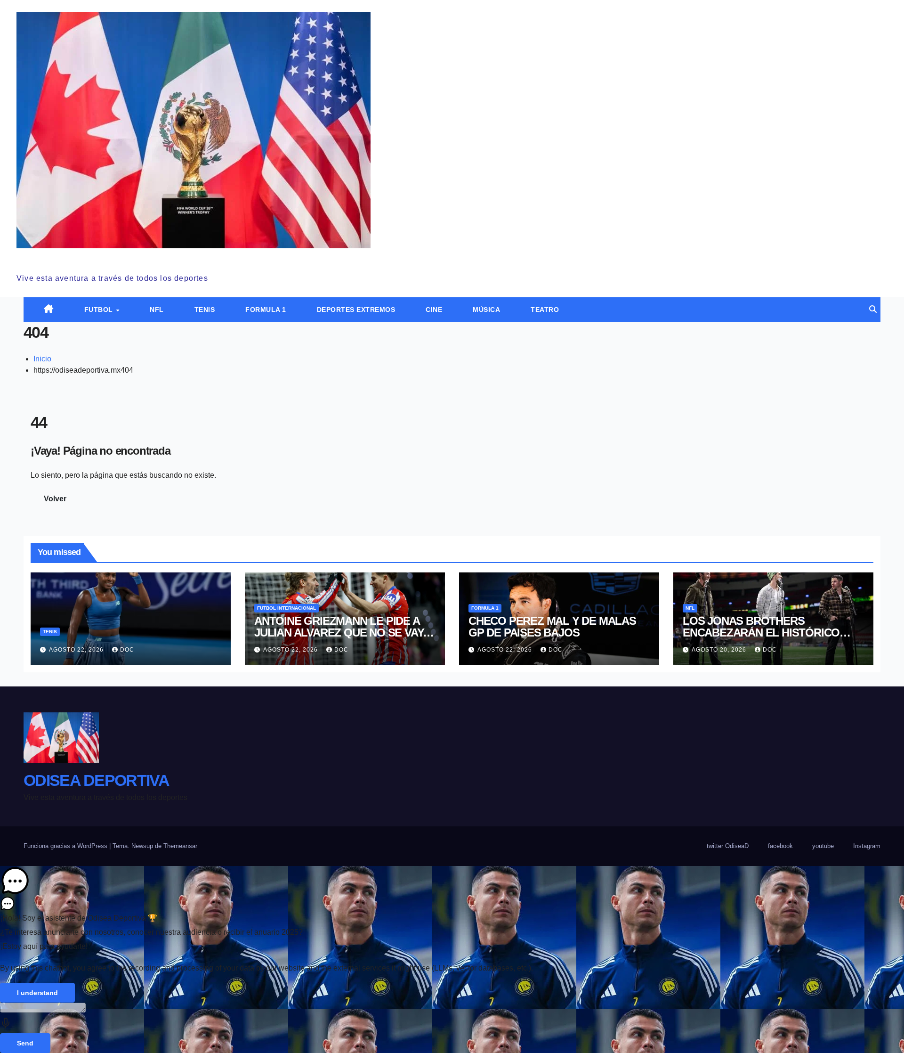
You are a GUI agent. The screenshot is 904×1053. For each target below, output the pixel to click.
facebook (780, 845)
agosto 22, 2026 (77, 649)
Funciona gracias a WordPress (66, 845)
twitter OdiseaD (728, 845)
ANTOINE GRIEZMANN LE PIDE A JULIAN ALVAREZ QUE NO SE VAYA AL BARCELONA (342, 632)
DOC (127, 649)
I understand (37, 992)
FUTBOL (99, 309)
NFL (157, 309)
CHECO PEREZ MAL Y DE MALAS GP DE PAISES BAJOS (552, 626)
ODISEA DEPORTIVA (89, 259)
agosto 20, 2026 (720, 649)
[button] (873, 309)
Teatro (545, 309)
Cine (434, 309)
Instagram (866, 845)
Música (486, 309)
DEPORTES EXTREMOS (356, 309)
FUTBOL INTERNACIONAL (286, 608)
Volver (55, 499)
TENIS (204, 309)
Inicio (42, 359)
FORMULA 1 (265, 309)
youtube (823, 845)
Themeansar (180, 845)
